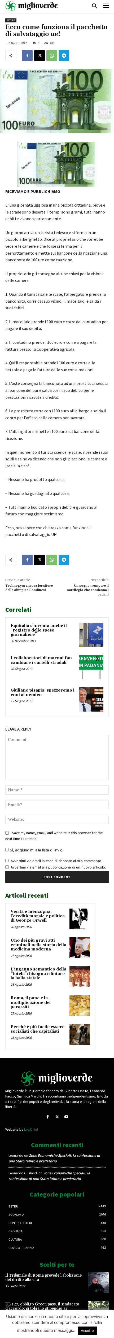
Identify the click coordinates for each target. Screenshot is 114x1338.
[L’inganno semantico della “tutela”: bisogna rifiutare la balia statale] (79, 976)
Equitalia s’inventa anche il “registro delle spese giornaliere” (39, 630)
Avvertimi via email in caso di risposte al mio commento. (56, 861)
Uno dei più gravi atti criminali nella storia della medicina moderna (38, 945)
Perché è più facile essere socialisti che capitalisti (37, 1029)
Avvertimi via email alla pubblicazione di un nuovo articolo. (58, 867)
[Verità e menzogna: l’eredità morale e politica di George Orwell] (79, 919)
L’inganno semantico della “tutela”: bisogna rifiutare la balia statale (38, 974)
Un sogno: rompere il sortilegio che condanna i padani (88, 590)
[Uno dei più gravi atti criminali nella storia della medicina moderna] (79, 947)
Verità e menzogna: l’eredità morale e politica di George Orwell (38, 916)
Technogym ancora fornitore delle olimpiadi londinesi (29, 588)
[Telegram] (64, 55)
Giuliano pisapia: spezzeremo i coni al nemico (42, 692)
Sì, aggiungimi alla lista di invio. (36, 850)
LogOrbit (31, 1129)
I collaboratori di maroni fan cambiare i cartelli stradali (41, 660)
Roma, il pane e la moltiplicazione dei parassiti (31, 1002)
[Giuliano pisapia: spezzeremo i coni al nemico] (91, 699)
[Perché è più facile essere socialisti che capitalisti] (79, 1034)
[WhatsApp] (51, 55)
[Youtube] (66, 1117)
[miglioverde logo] (31, 6)
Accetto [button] (87, 1330)
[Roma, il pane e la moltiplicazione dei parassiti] (79, 1005)
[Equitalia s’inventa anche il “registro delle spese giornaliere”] (91, 635)
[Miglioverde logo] (57, 1078)
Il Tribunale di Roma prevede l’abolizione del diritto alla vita (43, 1277)
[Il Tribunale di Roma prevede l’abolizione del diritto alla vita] (98, 1282)
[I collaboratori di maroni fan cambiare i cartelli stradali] (91, 667)
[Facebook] (27, 55)
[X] (39, 55)
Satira (10, 20)
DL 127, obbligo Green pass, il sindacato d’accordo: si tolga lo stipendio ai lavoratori (42, 1309)
